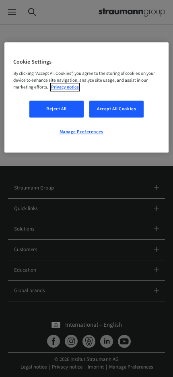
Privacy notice (65, 87)
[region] (86, 97)
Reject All (56, 109)
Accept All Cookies (116, 109)
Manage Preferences (81, 132)
